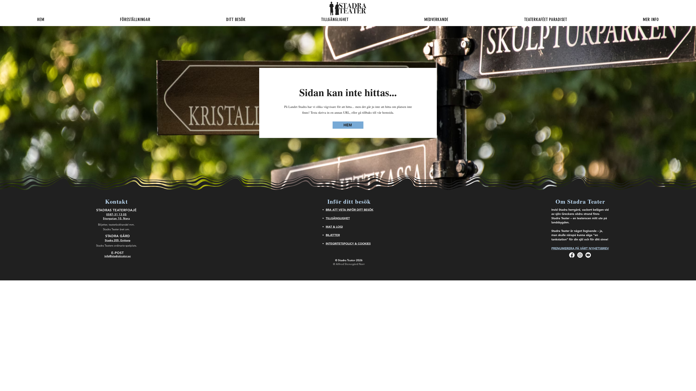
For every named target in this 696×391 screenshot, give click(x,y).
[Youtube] (588, 255)
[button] (135, 19)
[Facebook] (572, 255)
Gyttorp (125, 240)
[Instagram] (580, 255)
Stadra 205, (112, 240)
